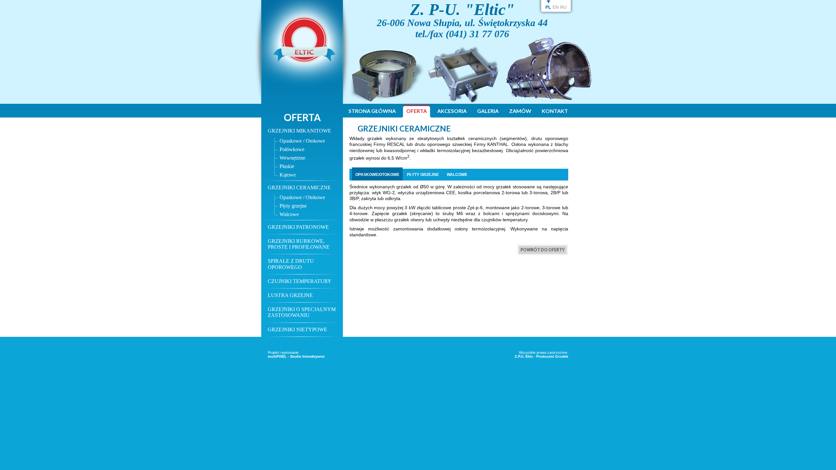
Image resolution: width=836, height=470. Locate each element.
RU (563, 7)
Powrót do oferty (543, 249)
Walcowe (289, 214)
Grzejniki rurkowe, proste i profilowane (299, 244)
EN (556, 7)
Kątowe (288, 175)
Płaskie (287, 166)
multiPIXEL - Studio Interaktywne (296, 356)
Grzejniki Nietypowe (297, 329)
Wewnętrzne (292, 158)
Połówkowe (292, 149)
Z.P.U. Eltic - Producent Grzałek (541, 356)
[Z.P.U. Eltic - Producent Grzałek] (302, 89)
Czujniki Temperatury (299, 281)
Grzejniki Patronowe (298, 227)
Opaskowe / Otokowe (302, 141)
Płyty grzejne (293, 206)
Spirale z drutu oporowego (291, 264)
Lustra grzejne (290, 295)
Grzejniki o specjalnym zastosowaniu (302, 312)
